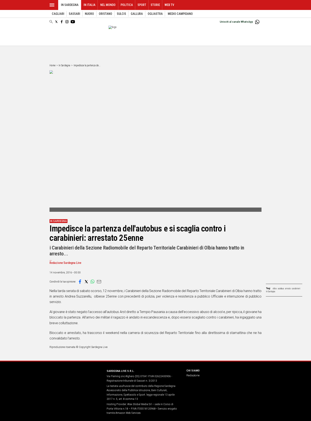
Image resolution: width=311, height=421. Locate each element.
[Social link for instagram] (67, 21)
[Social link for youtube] (73, 21)
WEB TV (169, 5)
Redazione (193, 375)
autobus (281, 288)
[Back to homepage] (75, 379)
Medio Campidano (180, 14)
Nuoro (89, 14)
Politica (127, 5)
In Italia (89, 5)
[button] (80, 282)
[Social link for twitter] (56, 21)
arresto (288, 288)
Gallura (137, 14)
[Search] (51, 22)
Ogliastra (155, 14)
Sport (142, 5)
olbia (275, 288)
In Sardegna (69, 5)
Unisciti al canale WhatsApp (236, 21)
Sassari (74, 14)
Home (52, 65)
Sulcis (121, 14)
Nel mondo (108, 5)
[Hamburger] (52, 5)
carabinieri (296, 288)
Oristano (105, 14)
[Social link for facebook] (61, 21)
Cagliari (58, 14)
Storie (155, 5)
